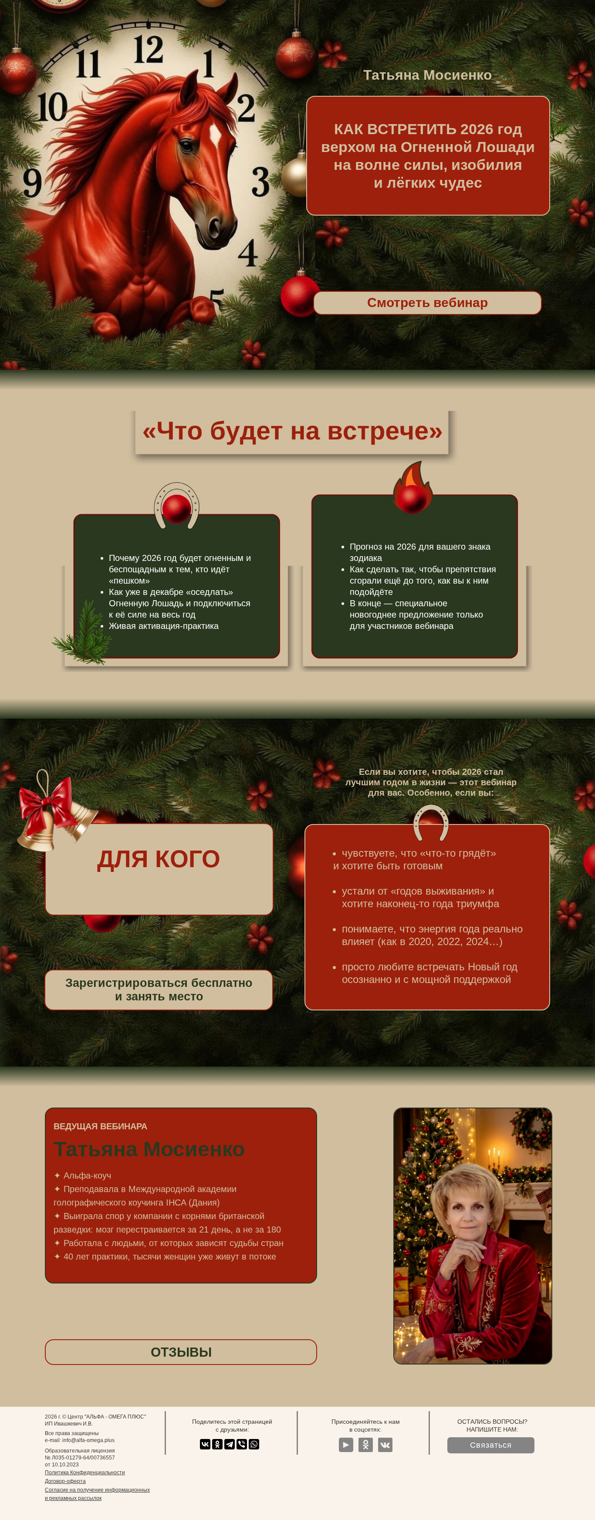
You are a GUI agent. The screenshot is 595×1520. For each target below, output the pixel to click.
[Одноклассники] (217, 1444)
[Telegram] (229, 1444)
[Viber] (242, 1444)
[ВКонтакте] (205, 1444)
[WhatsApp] (254, 1444)
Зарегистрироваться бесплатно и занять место (159, 989)
